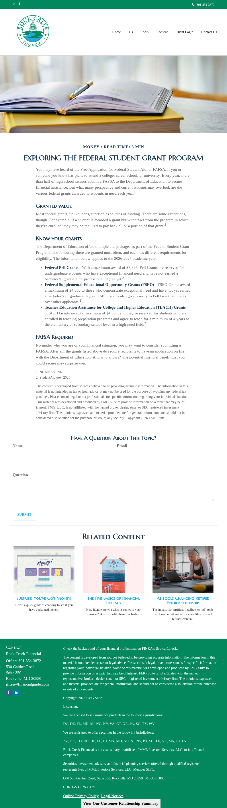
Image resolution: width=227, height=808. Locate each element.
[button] (131, 32)
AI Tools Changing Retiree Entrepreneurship (183, 600)
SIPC (150, 769)
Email (122, 446)
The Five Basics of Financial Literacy (113, 600)
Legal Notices (112, 796)
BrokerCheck (166, 648)
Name (18, 446)
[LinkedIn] (14, 4)
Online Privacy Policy (81, 796)
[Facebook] (19, 4)
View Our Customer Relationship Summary (120, 803)
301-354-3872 (205, 4)
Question (20, 475)
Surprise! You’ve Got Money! (44, 598)
